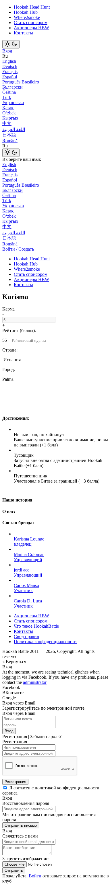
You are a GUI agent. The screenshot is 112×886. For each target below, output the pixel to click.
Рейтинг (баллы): (19, 330)
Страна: (10, 350)
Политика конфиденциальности (45, 641)
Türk (6, 97)
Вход (7, 50)
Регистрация (15, 782)
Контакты (23, 32)
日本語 (9, 134)
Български (12, 87)
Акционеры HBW (31, 27)
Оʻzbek (9, 112)
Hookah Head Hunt (32, 7)
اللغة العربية (13, 129)
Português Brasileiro (20, 81)
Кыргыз (10, 118)
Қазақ (7, 107)
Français (10, 71)
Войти (35, 875)
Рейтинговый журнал (29, 340)
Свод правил (26, 636)
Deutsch (9, 66)
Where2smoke (27, 17)
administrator (35, 682)
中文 (6, 123)
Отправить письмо (21, 825)
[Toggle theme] (11, 44)
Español (9, 76)
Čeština (9, 92)
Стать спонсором (30, 22)
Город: (8, 369)
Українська (13, 102)
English (9, 61)
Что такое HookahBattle (36, 626)
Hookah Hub (26, 12)
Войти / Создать (18, 249)
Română (10, 140)
